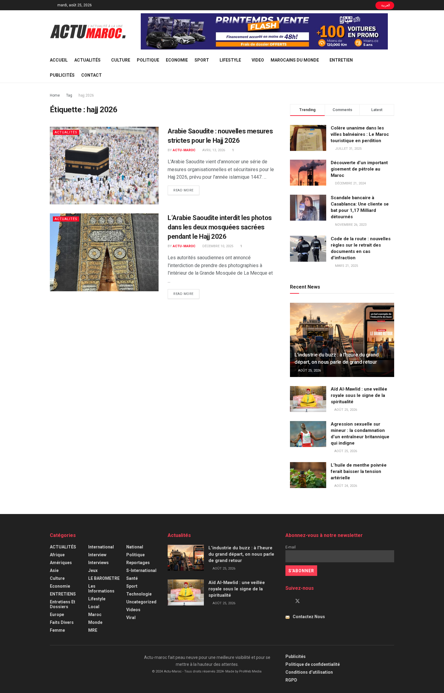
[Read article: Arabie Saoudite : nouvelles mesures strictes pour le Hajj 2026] (104, 165)
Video (258, 60)
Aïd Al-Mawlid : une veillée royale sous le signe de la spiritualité (359, 395)
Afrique (57, 554)
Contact (91, 75)
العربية (385, 5)
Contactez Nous (309, 616)
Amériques (61, 562)
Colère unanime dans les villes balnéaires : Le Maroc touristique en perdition (360, 134)
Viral (131, 617)
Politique (148, 60)
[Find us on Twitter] (297, 601)
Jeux (93, 570)
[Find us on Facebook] (287, 601)
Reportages (138, 562)
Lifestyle (230, 60)
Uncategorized (141, 601)
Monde (95, 622)
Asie (54, 570)
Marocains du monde (295, 60)
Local (93, 606)
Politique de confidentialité (312, 664)
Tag (69, 95)
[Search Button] (392, 67)
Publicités (62, 75)
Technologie (139, 594)
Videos (133, 609)
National (134, 546)
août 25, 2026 (309, 370)
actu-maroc (184, 150)
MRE (92, 630)
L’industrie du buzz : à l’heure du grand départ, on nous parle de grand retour (241, 554)
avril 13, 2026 (213, 150)
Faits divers (62, 622)
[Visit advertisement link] (264, 31)
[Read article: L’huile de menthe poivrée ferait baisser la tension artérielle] (308, 475)
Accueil (59, 60)
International (101, 546)
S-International (141, 570)
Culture (120, 60)
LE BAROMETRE (104, 578)
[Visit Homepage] (88, 31)
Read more (186, 190)
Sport (202, 60)
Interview (97, 554)
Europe (57, 614)
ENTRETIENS (63, 594)
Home (55, 95)
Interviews (98, 562)
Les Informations (101, 588)
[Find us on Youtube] (308, 601)
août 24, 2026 (345, 486)
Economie (177, 60)
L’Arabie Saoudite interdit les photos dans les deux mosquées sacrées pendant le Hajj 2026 (220, 227)
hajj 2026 (86, 95)
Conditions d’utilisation (309, 672)
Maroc (94, 614)
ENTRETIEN (341, 60)
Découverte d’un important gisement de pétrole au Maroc (359, 169)
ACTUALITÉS (87, 60)
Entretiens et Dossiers (62, 604)
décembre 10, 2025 (217, 246)
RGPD (291, 680)
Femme (57, 630)
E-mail (290, 547)
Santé (132, 578)
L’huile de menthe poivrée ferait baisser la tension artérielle (359, 471)
